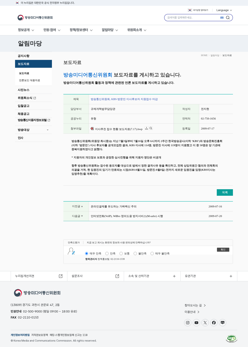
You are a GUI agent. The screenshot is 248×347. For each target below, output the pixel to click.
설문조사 (77, 276)
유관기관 (190, 276)
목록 (225, 192)
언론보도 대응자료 (29, 80)
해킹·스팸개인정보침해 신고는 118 (69, 335)
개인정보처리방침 (20, 335)
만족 (112, 253)
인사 (20, 137)
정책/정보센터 (79, 30)
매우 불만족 (162, 253)
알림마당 (107, 30)
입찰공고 (23, 105)
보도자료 (23, 63)
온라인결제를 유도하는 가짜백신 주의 (114, 206)
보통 (127, 253)
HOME (204, 55)
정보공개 (24, 30)
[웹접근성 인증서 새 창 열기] (231, 337)
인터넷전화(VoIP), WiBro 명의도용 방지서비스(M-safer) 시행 (127, 216)
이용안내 (190, 312)
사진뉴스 (23, 89)
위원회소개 (134, 30)
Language (223, 10)
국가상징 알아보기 (200, 10)
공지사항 (23, 55)
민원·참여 (49, 30)
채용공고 (23, 113)
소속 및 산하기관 (138, 276)
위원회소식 (25, 97)
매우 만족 (95, 253)
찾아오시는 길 (194, 305)
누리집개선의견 (24, 276)
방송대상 (23, 129)
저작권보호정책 (39, 335)
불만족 (142, 253)
